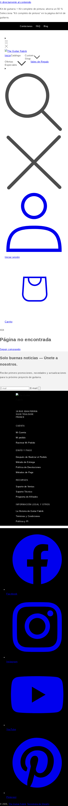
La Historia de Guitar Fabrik (30, 511)
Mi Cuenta (21, 432)
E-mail (34, 388)
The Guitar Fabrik (17, 804)
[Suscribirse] (39, 388)
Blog (46, 26)
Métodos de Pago (24, 472)
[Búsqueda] (34, 128)
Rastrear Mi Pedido (25, 443)
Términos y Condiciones (28, 516)
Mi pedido (20, 438)
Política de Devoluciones (28, 467)
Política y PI (22, 521)
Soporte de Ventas (25, 487)
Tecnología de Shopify (38, 804)
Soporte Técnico (24, 492)
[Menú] (6, 42)
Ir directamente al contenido (15, 2)
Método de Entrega (25, 462)
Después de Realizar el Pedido (31, 457)
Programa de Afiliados (27, 497)
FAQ (38, 26)
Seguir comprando (10, 349)
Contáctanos (26, 26)
